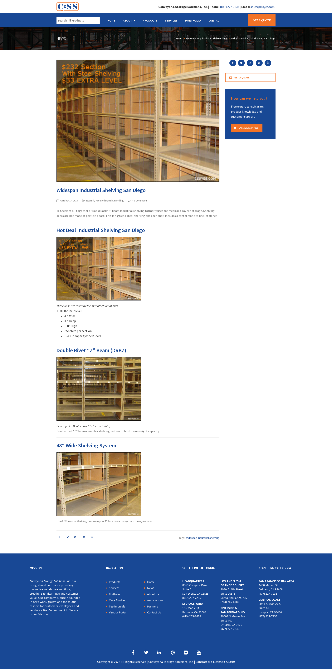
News (150, 588)
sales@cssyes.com (263, 7)
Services (171, 20)
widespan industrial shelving (202, 538)
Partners (152, 606)
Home (111, 20)
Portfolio (193, 20)
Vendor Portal (117, 612)
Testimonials (117, 606)
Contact (214, 20)
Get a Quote (262, 20)
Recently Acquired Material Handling (105, 200)
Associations (155, 600)
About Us (153, 594)
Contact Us (154, 612)
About (127, 20)
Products (150, 20)
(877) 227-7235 (229, 7)
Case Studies (117, 600)
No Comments (139, 200)
